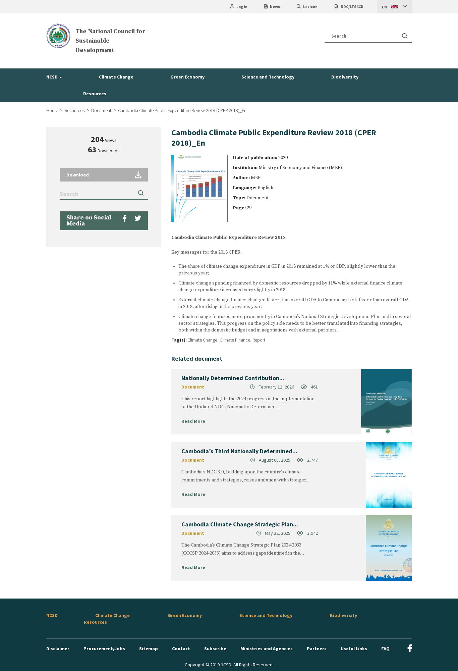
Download (77, 175)
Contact (181, 649)
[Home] (58, 35)
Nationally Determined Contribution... (232, 378)
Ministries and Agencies (266, 649)
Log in (241, 6)
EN (384, 6)
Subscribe (215, 649)
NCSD (52, 77)
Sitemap (148, 649)
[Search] (404, 36)
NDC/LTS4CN (352, 6)
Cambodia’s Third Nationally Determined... (239, 451)
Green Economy (187, 77)
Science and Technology (267, 77)
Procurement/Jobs (104, 649)
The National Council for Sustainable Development (110, 41)
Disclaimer (57, 649)
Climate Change (116, 77)
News (275, 6)
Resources (94, 94)
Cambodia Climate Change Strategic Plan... (239, 524)
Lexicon (310, 6)
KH (384, 20)
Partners (317, 649)
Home (52, 110)
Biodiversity (344, 77)
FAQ (385, 649)
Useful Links (354, 649)
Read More (193, 421)
